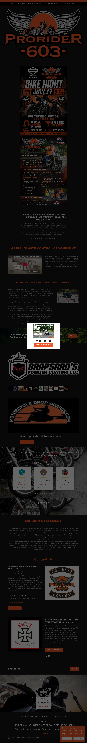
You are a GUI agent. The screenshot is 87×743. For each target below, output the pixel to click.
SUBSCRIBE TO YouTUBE (43, 344)
